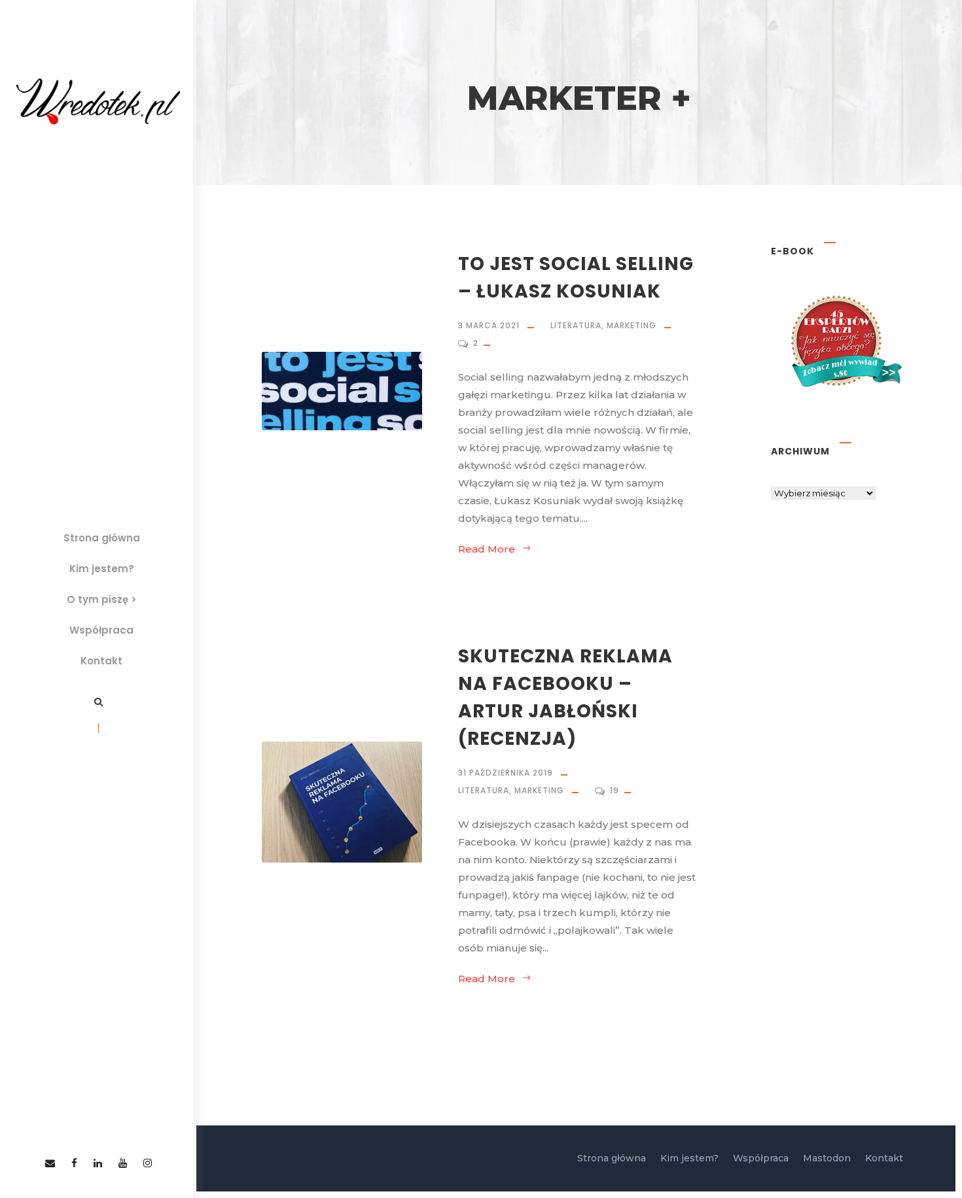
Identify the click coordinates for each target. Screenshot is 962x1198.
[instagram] (147, 1163)
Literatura (575, 325)
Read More (486, 549)
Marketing (631, 325)
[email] (50, 1163)
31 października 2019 (505, 772)
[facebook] (74, 1163)
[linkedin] (98, 1163)
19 (616, 790)
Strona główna (101, 538)
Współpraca (101, 630)
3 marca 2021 (489, 325)
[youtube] (122, 1163)
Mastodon (827, 1158)
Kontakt (101, 661)
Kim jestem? (101, 568)
